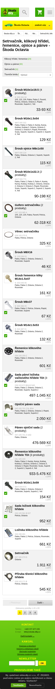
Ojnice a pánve (11, 64)
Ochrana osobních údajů (27, 654)
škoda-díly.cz (10, 12)
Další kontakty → (28, 636)
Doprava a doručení (27, 646)
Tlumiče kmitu (11, 74)
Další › (40, 602)
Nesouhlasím (35, 685)
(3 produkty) (31, 378)
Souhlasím (18, 685)
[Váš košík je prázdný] (39, 12)
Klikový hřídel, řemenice (16, 59)
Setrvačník (9, 69)
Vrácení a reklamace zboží (27, 649)
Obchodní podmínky (27, 652)
